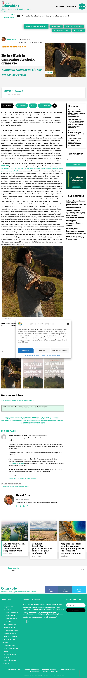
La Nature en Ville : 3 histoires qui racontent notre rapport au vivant (14, 547)
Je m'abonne (76, 165)
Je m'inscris (75, 610)
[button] (68, 324)
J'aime (51, 586)
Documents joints (14, 95)
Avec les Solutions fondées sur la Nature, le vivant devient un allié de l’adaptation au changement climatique (76, 123)
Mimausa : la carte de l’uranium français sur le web (42, 604)
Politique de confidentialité (51, 355)
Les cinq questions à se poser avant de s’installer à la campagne (75, 238)
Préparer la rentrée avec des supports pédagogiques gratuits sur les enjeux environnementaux (76, 113)
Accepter (25, 351)
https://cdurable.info (22, 499)
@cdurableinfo (13, 568)
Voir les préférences (60, 351)
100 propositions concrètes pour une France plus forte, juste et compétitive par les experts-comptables (43, 608)
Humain (49, 72)
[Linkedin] (24, 505)
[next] (84, 16)
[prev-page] (24, 621)
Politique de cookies (32, 355)
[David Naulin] (3, 39)
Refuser (42, 351)
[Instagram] (20, 505)
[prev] (80, 16)
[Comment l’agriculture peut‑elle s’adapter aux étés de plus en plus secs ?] (43, 531)
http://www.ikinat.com (16, 463)
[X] (28, 505)
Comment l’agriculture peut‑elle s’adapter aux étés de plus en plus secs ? (42, 548)
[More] (54, 105)
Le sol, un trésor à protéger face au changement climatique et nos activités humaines (75, 142)
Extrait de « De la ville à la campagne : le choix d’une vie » (18, 400)
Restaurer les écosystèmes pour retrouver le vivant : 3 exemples (76, 133)
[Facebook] (16, 505)
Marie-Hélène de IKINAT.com (19, 435)
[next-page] (27, 621)
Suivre (83, 569)
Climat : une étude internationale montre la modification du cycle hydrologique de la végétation (43, 613)
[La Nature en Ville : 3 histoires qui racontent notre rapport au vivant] (14, 531)
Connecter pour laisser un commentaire (22, 478)
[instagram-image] (5, 579)
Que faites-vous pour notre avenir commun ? (40, 617)
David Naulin (11, 39)
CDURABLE (5, 166)
